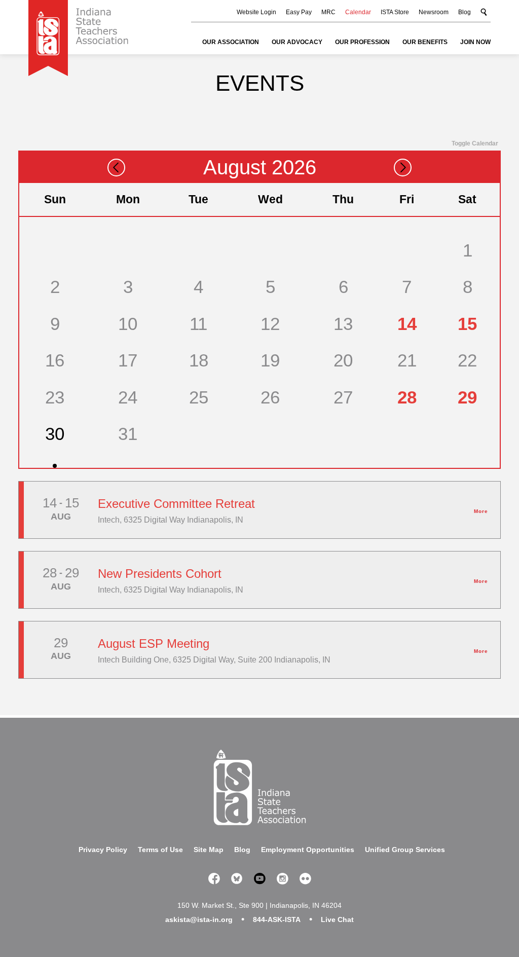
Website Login (256, 12)
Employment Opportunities (307, 849)
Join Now (475, 42)
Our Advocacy (297, 42)
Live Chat (337, 919)
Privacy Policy (103, 849)
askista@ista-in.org (199, 919)
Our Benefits (425, 42)
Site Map (209, 849)
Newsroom (434, 12)
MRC (328, 12)
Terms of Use (160, 849)
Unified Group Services (405, 849)
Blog (464, 12)
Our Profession (362, 42)
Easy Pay (299, 12)
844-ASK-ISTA (277, 919)
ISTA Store (395, 12)
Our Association (230, 42)
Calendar (358, 12)
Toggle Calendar (475, 143)
